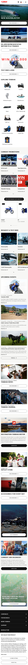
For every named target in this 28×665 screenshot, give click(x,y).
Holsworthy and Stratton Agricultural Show (13, 348)
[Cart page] (18, 2)
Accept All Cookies (14, 661)
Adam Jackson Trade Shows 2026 (10, 323)
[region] (14, 646)
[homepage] (4, 2)
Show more (3, 649)
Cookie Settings (14, 653)
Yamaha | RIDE (5, 297)
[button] (25, 2)
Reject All (13, 657)
